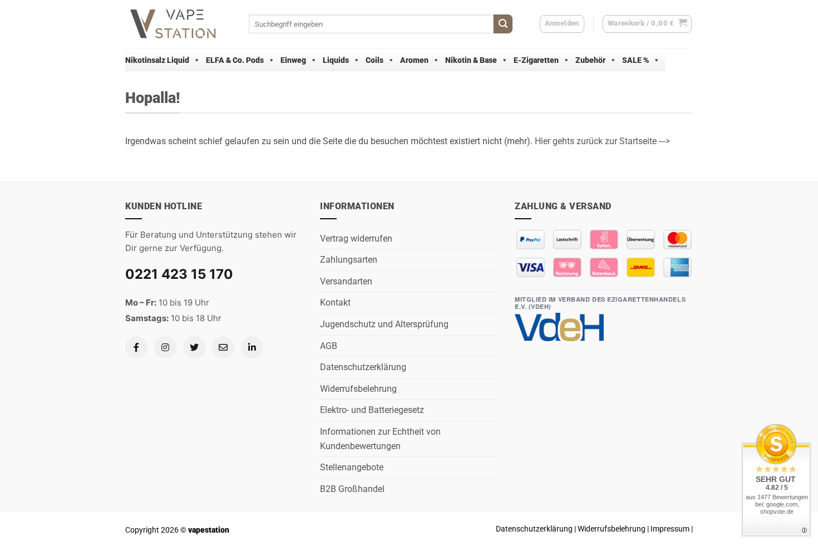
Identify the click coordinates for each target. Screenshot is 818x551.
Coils (374, 60)
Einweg (293, 60)
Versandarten (346, 281)
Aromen (414, 60)
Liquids (336, 60)
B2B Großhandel (352, 489)
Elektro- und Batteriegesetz (372, 410)
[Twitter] (194, 347)
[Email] (223, 347)
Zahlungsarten (348, 259)
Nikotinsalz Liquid (157, 60)
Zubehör (590, 60)
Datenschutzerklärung (363, 367)
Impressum (670, 529)
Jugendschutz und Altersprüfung (384, 324)
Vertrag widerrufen (356, 238)
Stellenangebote (351, 467)
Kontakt (335, 302)
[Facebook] (136, 347)
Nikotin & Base (471, 60)
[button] (647, 24)
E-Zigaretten (536, 60)
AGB (328, 346)
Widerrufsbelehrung (358, 388)
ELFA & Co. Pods (235, 60)
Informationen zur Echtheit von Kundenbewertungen (380, 438)
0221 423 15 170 (179, 274)
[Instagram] (165, 347)
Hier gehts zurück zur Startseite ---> (602, 141)
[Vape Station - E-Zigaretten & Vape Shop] (178, 24)
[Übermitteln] (503, 23)
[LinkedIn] (252, 347)
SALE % (635, 60)
